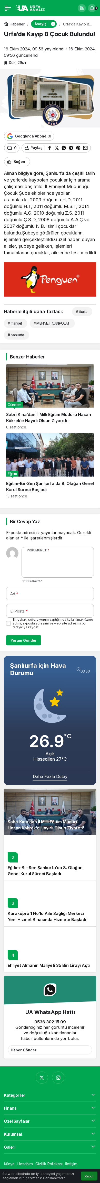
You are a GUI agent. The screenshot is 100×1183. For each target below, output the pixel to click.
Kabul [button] (89, 1176)
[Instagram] (58, 1077)
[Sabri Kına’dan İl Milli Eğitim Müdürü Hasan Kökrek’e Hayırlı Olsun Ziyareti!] (50, 396)
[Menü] (8, 8)
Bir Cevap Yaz (25, 521)
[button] (82, 8)
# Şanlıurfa (16, 335)
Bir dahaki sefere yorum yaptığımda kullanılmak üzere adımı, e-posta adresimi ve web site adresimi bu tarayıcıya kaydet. (53, 623)
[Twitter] (42, 1077)
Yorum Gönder (24, 640)
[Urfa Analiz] (32, 7)
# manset (15, 323)
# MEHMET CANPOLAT (52, 323)
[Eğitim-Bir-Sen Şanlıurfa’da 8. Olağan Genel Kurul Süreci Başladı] (50, 465)
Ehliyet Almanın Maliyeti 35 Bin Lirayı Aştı (49, 965)
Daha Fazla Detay (50, 776)
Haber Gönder (23, 1050)
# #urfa (81, 311)
